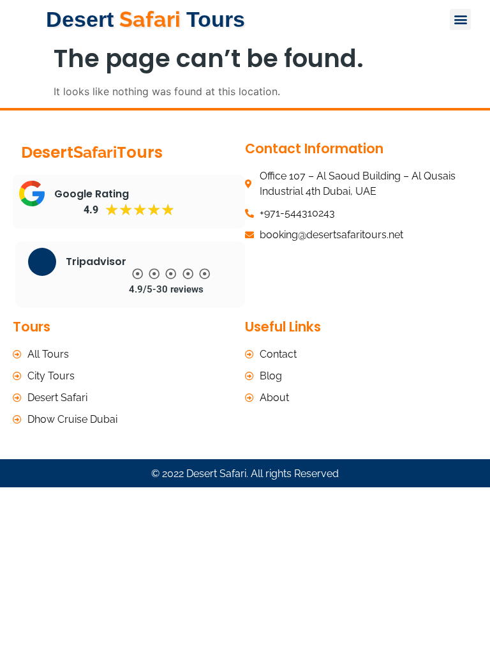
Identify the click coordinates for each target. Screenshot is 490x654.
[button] (460, 19)
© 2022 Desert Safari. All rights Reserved (245, 474)
